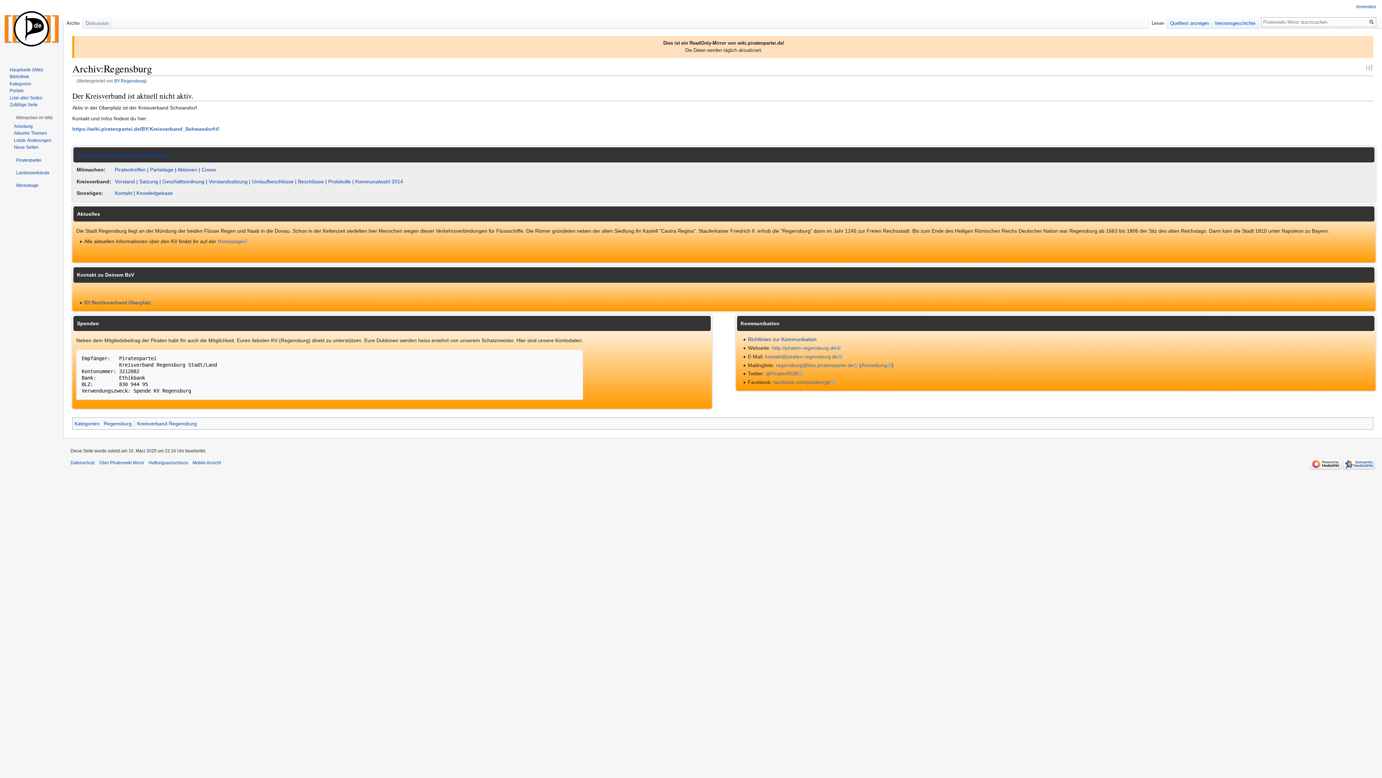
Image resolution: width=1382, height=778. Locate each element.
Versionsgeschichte (1235, 23)
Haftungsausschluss (168, 462)
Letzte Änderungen (32, 140)
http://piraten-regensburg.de (804, 348)
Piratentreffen (130, 170)
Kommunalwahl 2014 (379, 181)
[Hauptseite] (31, 29)
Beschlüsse (311, 181)
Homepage (230, 241)
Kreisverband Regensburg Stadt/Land (123, 155)
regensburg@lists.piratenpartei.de (814, 365)
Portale (17, 90)
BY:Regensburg (129, 81)
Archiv (73, 23)
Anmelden (1366, 6)
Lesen (1158, 23)
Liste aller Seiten (26, 97)
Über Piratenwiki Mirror (121, 462)
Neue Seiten (26, 147)
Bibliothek (19, 76)
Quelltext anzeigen (1189, 23)
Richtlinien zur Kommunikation (782, 339)
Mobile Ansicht (207, 462)
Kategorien (86, 423)
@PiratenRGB (782, 373)
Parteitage (161, 170)
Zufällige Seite (24, 104)
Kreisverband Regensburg (167, 423)
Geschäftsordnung (183, 181)
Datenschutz (83, 462)
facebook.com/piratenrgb (801, 382)
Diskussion (97, 23)
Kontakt (123, 193)
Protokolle (339, 181)
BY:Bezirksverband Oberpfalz (117, 302)
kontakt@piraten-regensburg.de (801, 356)
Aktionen (187, 170)
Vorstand (125, 181)
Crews (209, 170)
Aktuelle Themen (30, 133)
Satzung (148, 181)
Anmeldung (874, 365)
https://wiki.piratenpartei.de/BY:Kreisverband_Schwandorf (143, 129)
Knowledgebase (154, 193)
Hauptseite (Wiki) (26, 69)
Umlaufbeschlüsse (273, 181)
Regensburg (118, 423)
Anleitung (23, 126)
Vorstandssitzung (228, 181)
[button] (34, 117)
